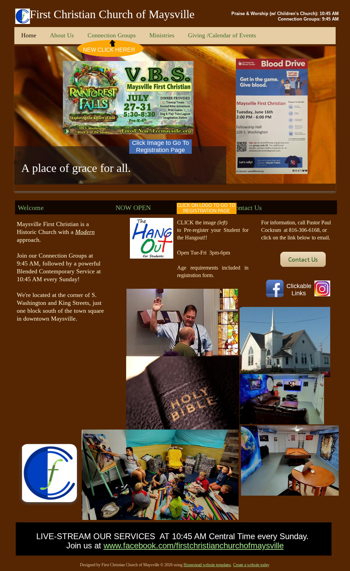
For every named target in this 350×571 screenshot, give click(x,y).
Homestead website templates (207, 564)
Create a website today (251, 564)
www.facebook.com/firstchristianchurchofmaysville (194, 545)
